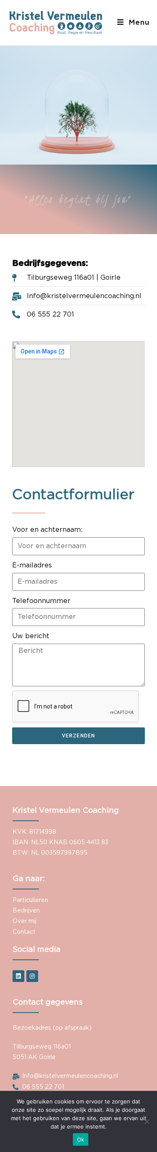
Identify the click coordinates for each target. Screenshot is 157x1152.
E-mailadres (32, 565)
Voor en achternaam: (47, 529)
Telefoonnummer (41, 601)
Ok (81, 1139)
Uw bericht (30, 636)
